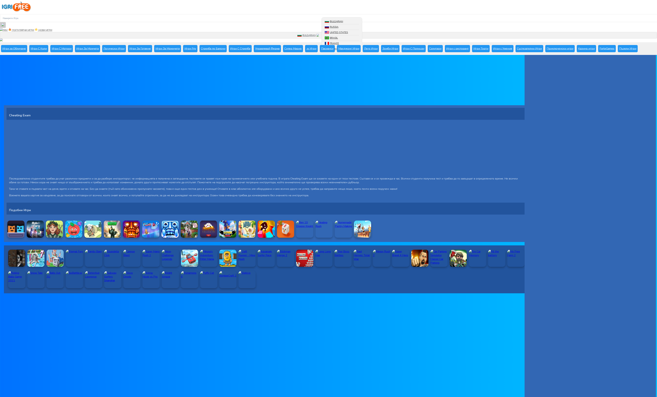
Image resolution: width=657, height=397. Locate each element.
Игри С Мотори (62, 48)
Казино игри (586, 48)
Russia (334, 27)
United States (339, 32)
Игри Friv (190, 48)
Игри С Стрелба (240, 48)
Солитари (435, 48)
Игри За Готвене (140, 48)
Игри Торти (480, 48)
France (334, 43)
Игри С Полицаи (413, 48)
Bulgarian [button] (309, 35)
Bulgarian (336, 21)
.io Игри (311, 48)
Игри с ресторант (457, 48)
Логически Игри (114, 48)
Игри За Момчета (87, 48)
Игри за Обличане (14, 48)
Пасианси (327, 48)
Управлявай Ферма (267, 48)
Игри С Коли (39, 48)
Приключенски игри (560, 48)
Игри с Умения (502, 48)
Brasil (334, 38)
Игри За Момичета (168, 48)
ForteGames (607, 48)
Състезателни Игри (529, 48)
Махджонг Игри (348, 48)
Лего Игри (371, 48)
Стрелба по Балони (213, 48)
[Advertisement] (106, 81)
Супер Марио (293, 48)
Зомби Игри (390, 48)
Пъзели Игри (627, 48)
